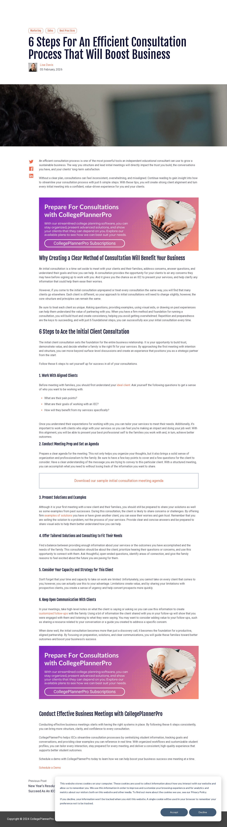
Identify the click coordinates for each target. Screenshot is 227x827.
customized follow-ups (53, 613)
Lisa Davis (46, 65)
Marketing (35, 30)
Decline (203, 812)
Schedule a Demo (50, 767)
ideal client (123, 385)
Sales (50, 30)
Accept (174, 812)
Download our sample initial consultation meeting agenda (118, 481)
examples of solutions (58, 515)
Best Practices (67, 30)
